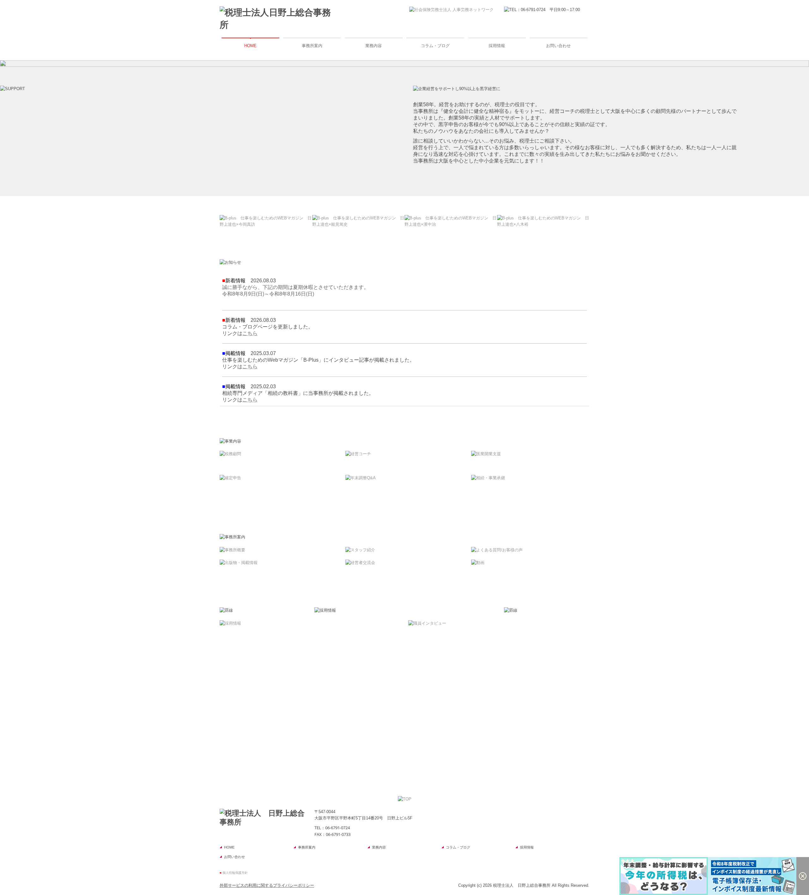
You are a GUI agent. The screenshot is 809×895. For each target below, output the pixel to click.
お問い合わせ (558, 45)
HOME (250, 45)
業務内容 (373, 45)
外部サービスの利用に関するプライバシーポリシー (267, 885)
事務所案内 (312, 45)
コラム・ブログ (435, 45)
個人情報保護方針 (235, 872)
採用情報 (497, 45)
